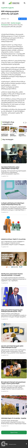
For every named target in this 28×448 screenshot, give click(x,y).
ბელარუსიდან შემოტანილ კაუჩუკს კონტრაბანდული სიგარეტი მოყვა (10, 167)
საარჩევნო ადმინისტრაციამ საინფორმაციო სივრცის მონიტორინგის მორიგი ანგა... (12, 203)
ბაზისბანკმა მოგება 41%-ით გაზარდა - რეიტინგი (22, 135)
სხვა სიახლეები (7, 139)
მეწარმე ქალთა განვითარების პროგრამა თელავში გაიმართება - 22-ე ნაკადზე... (5, 135)
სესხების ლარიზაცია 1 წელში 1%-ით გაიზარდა (13, 239)
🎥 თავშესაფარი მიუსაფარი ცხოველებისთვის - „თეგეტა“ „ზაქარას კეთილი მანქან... (13, 382)
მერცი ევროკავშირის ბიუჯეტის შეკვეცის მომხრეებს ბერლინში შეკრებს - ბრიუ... (11, 310)
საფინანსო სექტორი (7, 7)
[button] (24, 122)
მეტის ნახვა (14, 432)
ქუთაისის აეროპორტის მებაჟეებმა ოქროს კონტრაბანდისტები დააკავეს (14, 135)
